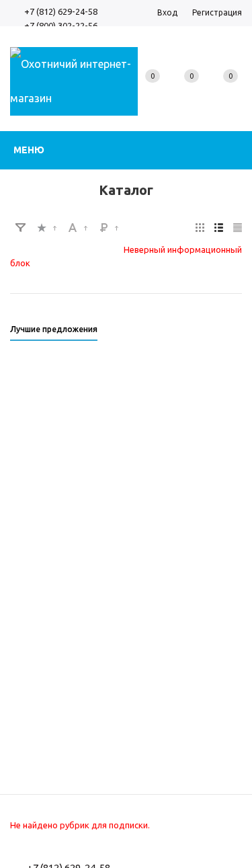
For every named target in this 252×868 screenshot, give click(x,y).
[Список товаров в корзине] (230, 91)
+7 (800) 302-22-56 (60, 25)
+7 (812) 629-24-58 (60, 11)
